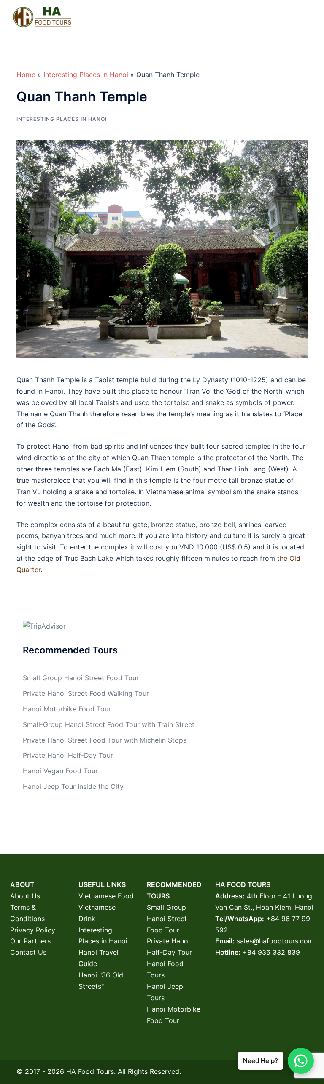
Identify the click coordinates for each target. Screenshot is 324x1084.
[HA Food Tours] (42, 16)
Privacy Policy (32, 930)
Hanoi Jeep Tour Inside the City (73, 786)
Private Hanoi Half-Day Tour (68, 755)
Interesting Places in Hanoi (85, 74)
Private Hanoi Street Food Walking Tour (86, 693)
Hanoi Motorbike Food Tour (67, 709)
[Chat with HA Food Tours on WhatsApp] (301, 1061)
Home (25, 74)
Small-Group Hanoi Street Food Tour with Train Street (108, 724)
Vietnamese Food (106, 896)
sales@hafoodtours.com (275, 941)
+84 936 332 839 (271, 952)
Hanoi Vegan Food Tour (60, 771)
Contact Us (28, 952)
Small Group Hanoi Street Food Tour (81, 678)
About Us (25, 896)
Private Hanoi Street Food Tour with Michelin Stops (104, 740)
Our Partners (30, 941)
